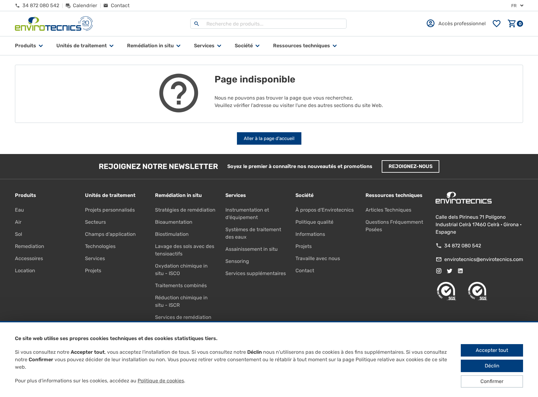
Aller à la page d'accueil (269, 138)
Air (18, 222)
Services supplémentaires (255, 273)
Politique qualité (314, 222)
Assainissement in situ (251, 249)
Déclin (492, 366)
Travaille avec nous (317, 258)
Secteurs (95, 222)
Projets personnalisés (110, 210)
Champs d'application (110, 234)
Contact (304, 270)
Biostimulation (172, 234)
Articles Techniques (388, 210)
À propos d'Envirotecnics (324, 210)
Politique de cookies (161, 381)
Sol (18, 234)
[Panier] (515, 24)
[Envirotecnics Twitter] (449, 271)
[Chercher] (197, 23)
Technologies (100, 246)
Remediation (29, 246)
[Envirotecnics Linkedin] (460, 271)
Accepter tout (492, 350)
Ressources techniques (301, 46)
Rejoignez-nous (410, 166)
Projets (93, 270)
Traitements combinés (181, 285)
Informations (310, 234)
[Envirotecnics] (54, 24)
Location (25, 270)
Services (204, 46)
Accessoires (29, 258)
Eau (19, 210)
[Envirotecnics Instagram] (439, 271)
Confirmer (491, 381)
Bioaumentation (173, 222)
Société (244, 46)
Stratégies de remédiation (185, 210)
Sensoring (237, 261)
